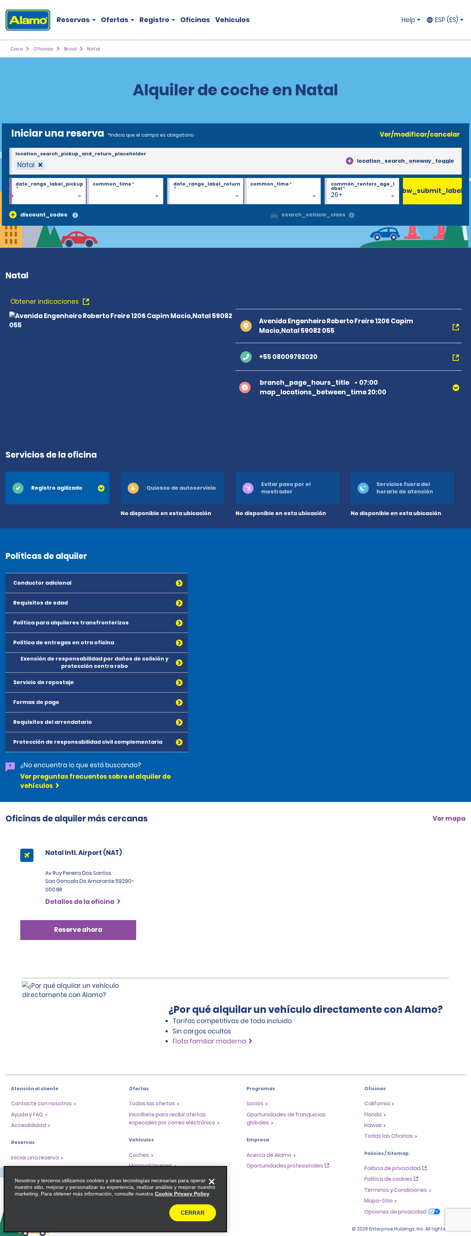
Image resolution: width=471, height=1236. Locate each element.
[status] (30, 165)
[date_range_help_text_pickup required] (48, 191)
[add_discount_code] (13, 214)
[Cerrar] (211, 1181)
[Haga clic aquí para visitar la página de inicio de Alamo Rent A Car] (25, 20)
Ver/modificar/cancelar (420, 134)
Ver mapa (449, 818)
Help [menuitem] (408, 19)
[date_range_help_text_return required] (205, 191)
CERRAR (193, 1212)
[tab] (58, 488)
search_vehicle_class (313, 214)
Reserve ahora (78, 929)
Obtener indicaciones (45, 301)
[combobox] (235, 161)
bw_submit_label (432, 190)
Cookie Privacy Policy (182, 1194)
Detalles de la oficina (79, 901)
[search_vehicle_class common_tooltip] (352, 215)
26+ (337, 194)
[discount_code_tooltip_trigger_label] (75, 215)
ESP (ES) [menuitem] (446, 19)
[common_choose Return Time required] (282, 191)
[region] (115, 1199)
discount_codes (43, 214)
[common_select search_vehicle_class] (274, 214)
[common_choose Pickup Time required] (125, 191)
